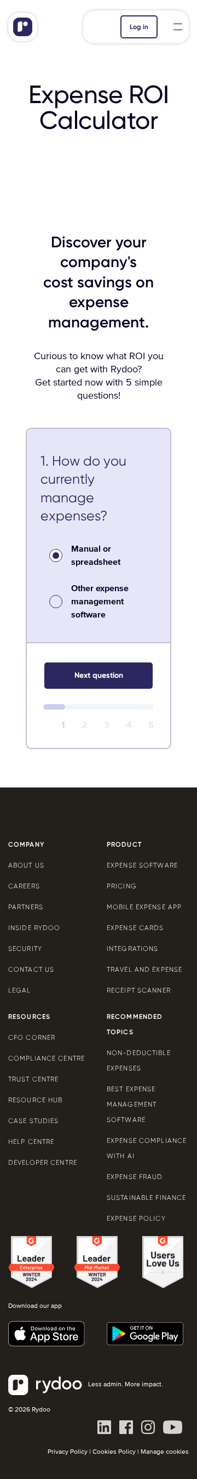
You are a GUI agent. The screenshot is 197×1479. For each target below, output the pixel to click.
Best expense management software (132, 1104)
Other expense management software (100, 601)
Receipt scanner (139, 990)
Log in (139, 27)
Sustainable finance (146, 1198)
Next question (98, 675)
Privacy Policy (68, 1452)
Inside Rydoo (34, 928)
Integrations (132, 949)
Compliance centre (46, 1058)
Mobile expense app (144, 907)
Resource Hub (35, 1100)
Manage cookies (165, 1452)
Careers (24, 886)
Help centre (31, 1142)
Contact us (31, 969)
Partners (25, 907)
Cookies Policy (114, 1452)
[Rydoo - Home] (38, 27)
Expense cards (135, 928)
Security (25, 949)
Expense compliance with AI (147, 1148)
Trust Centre (33, 1079)
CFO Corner (31, 1037)
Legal (19, 990)
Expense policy (136, 1218)
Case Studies (33, 1121)
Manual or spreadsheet (95, 555)
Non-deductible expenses (139, 1060)
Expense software (142, 865)
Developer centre (42, 1162)
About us (26, 865)
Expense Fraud (135, 1177)
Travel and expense (144, 969)
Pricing (122, 886)
